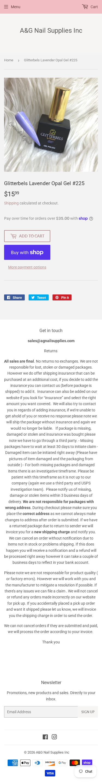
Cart (94, 7)
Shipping (11, 203)
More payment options (27, 267)
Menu (15, 7)
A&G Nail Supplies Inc (51, 30)
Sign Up (87, 712)
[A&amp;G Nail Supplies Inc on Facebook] (45, 738)
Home (8, 60)
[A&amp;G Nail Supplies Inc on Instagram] (54, 738)
